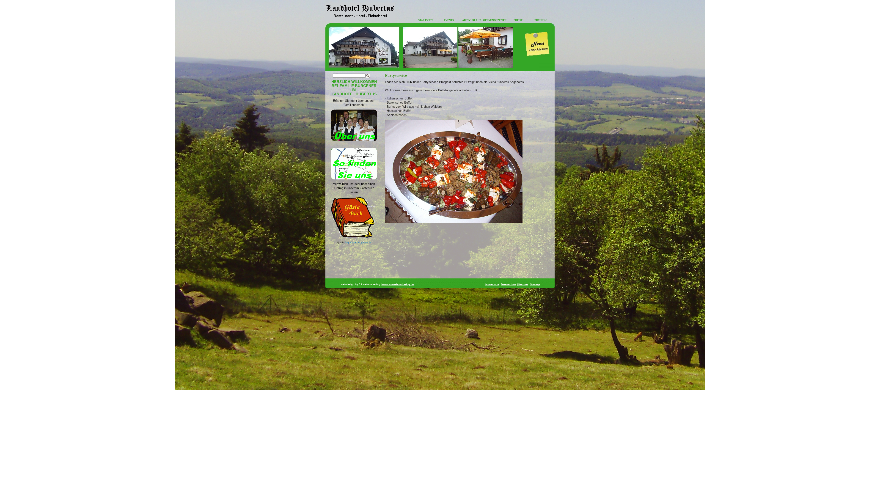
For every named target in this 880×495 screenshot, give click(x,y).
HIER (409, 82)
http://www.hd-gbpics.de (358, 242)
